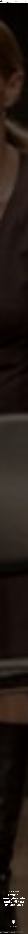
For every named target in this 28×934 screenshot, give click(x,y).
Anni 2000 (14, 914)
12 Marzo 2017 (15, 926)
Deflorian (8, 928)
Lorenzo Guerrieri (13, 924)
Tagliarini (21, 928)
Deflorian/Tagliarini (14, 891)
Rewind (18, 928)
